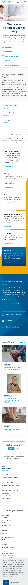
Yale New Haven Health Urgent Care (10, 490)
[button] (15, 582)
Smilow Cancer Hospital (7, 488)
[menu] (25, 2)
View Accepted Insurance (7, 522)
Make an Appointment (7, 520)
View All (22, 342)
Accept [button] (6, 582)
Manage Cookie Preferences (8, 547)
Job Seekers (4, 544)
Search (5, 122)
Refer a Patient (5, 528)
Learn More (7, 166)
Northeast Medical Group (7, 501)
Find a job (4, 530)
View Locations (7, 108)
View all (8, 262)
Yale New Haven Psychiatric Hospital (10, 485)
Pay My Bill (4, 517)
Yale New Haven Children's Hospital (10, 477)
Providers (4, 542)
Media (3, 539)
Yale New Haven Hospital (7, 495)
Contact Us (4, 533)
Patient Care (6, 115)
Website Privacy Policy (8, 576)
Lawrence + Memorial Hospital (9, 482)
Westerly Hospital (6, 493)
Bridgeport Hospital (6, 474)
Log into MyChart (6, 525)
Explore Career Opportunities (12, 303)
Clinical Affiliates (6, 498)
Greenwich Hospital (6, 480)
